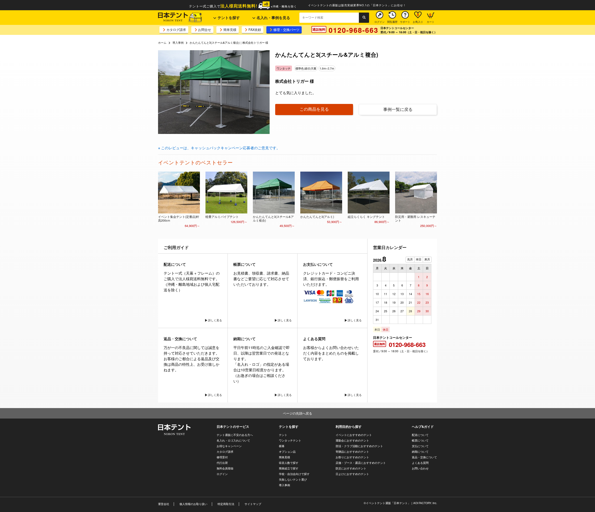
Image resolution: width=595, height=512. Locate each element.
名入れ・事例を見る (273, 17)
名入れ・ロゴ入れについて (233, 440)
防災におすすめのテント (351, 468)
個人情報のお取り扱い (193, 504)
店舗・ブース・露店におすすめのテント (361, 463)
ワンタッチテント (290, 440)
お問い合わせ (420, 468)
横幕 (281, 446)
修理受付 (222, 457)
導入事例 (178, 42)
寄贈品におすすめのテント (352, 451)
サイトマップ (253, 504)
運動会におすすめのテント (352, 440)
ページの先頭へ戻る (297, 413)
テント (283, 435)
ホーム (162, 42)
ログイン (222, 474)
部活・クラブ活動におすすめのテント (359, 446)
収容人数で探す (288, 463)
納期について (420, 451)
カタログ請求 (176, 29)
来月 (427, 259)
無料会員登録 (225, 468)
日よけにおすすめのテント (352, 474)
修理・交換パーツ (286, 29)
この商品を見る (314, 109)
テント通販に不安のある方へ (235, 435)
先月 (410, 259)
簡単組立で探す (288, 468)
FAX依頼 (254, 29)
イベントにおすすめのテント (354, 435)
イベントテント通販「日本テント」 (388, 503)
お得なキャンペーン (229, 446)
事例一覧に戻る (398, 109)
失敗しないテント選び (293, 479)
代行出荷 (222, 463)
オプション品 (287, 451)
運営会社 (163, 504)
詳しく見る (215, 320)
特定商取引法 (226, 504)
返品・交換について (424, 457)
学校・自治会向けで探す (294, 474)
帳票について (420, 440)
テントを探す (228, 17)
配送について (420, 435)
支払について (420, 446)
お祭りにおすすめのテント (352, 457)
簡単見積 (229, 29)
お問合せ (204, 29)
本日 (418, 259)
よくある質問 (420, 463)
